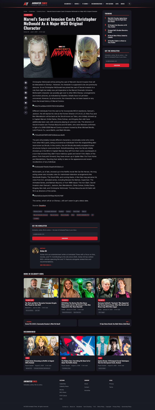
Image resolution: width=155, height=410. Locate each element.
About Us (72, 406)
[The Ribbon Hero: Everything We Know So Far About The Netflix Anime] (77, 345)
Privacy (111, 384)
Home (25, 11)
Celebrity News (41, 11)
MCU (72, 215)
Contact (86, 387)
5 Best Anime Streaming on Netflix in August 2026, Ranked (39, 362)
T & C (94, 406)
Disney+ (68, 211)
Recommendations (96, 4)
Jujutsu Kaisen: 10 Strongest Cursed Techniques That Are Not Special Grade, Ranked (113, 362)
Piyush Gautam (29, 365)
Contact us (65, 406)
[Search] (129, 4)
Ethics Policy (100, 406)
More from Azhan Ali (46, 265)
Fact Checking (87, 406)
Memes (123, 4)
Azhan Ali (26, 32)
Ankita (63, 309)
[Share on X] (26, 88)
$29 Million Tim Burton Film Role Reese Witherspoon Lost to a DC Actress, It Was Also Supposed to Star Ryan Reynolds (76, 305)
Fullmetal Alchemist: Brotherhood (42, 368)
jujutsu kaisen (102, 368)
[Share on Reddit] (26, 98)
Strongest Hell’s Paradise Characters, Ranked (118, 31)
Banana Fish (29, 368)
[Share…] (26, 113)
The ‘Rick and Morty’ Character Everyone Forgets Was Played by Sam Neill (41, 304)
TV (92, 215)
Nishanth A (28, 307)
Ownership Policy (126, 406)
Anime (27, 358)
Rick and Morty (29, 310)
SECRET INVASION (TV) (83, 215)
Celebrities (67, 4)
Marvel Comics (54, 215)
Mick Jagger (101, 312)
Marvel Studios (65, 215)
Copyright (108, 406)
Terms (111, 387)
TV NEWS (36, 218)
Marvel (84, 211)
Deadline (42, 205)
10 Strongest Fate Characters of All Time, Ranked (117, 26)
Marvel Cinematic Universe (41, 215)
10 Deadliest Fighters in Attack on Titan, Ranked (117, 41)
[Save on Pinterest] (26, 83)
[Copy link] (26, 108)
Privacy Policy (116, 406)
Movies (77, 4)
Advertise (87, 390)
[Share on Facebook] (26, 93)
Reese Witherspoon (67, 312)
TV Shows (85, 4)
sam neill (37, 310)
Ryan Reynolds (77, 312)
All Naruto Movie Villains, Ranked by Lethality (117, 36)
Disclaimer (79, 406)
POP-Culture (109, 4)
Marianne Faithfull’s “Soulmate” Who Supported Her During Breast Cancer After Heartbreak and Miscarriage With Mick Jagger (113, 305)
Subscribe (65, 238)
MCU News (63, 392)
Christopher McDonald (50, 211)
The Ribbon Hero (66, 368)
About (86, 384)
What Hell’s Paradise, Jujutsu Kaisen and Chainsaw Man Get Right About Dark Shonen (117, 19)
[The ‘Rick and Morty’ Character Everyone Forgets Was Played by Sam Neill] (41, 288)
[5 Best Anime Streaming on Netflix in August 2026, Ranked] (41, 345)
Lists (117, 4)
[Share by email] (26, 103)
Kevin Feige (76, 211)
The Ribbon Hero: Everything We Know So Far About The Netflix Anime (76, 362)
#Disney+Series (38, 211)
